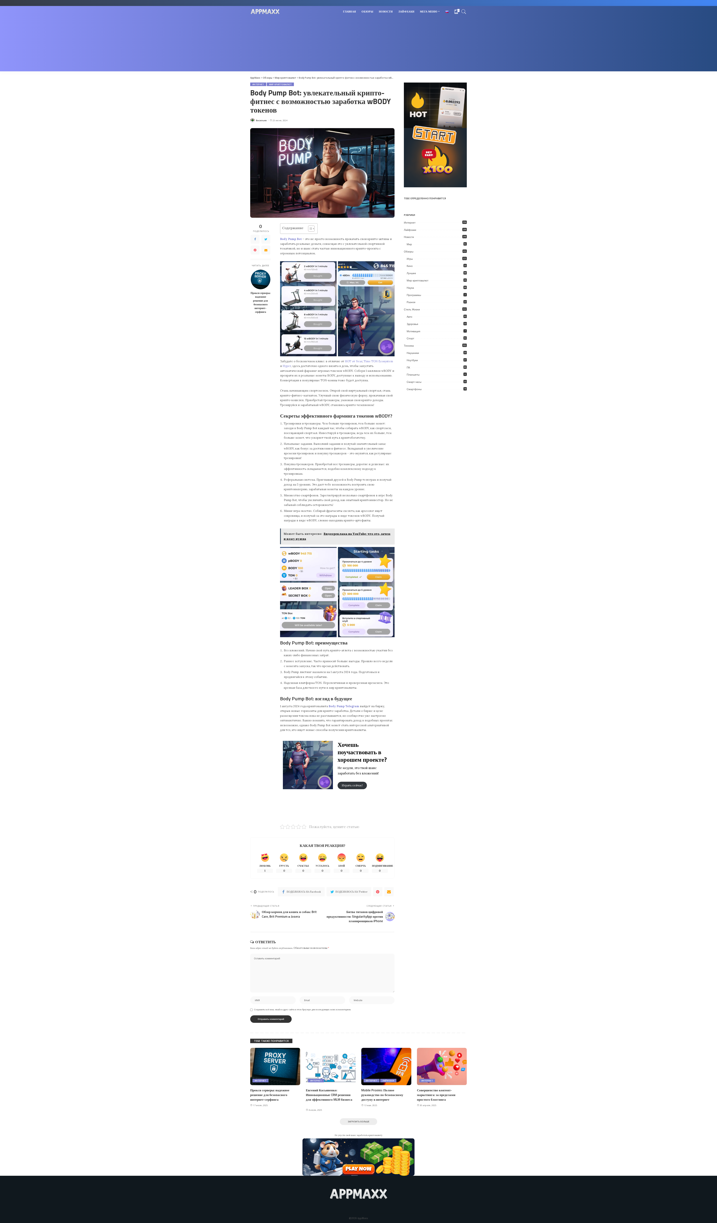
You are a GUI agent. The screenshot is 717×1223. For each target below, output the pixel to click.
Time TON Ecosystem (378, 361)
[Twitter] (265, 239)
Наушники (413, 352)
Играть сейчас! (352, 785)
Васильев (261, 120)
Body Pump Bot (291, 239)
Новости (409, 236)
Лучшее (411, 273)
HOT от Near (353, 361)
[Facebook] (255, 239)
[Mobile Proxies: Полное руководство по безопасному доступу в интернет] (386, 1066)
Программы (414, 295)
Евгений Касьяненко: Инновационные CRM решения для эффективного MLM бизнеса (329, 1095)
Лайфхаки (410, 229)
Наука (410, 287)
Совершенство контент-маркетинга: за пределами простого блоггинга (436, 1095)
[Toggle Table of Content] (309, 228)
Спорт (410, 338)
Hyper (287, 366)
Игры (410, 258)
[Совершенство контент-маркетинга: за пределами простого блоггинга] (442, 1066)
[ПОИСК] (464, 11)
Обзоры (408, 251)
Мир (409, 244)
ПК (408, 367)
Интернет (258, 84)
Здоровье (412, 324)
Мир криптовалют (280, 84)
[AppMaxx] (265, 12)
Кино (410, 265)
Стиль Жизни (412, 309)
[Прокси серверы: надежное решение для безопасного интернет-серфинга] (260, 279)
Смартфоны (414, 389)
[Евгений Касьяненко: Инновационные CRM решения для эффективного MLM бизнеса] (331, 1066)
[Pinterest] (255, 250)
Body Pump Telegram (344, 706)
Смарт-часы (414, 381)
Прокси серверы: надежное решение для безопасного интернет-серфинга (261, 302)
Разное (411, 302)
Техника (409, 345)
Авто (409, 316)
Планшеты (413, 374)
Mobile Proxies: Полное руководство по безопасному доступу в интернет (382, 1095)
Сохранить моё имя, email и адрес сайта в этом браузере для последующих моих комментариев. (302, 1009)
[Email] (265, 250)
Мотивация (413, 331)
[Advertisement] (358, 45)
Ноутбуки (412, 360)
